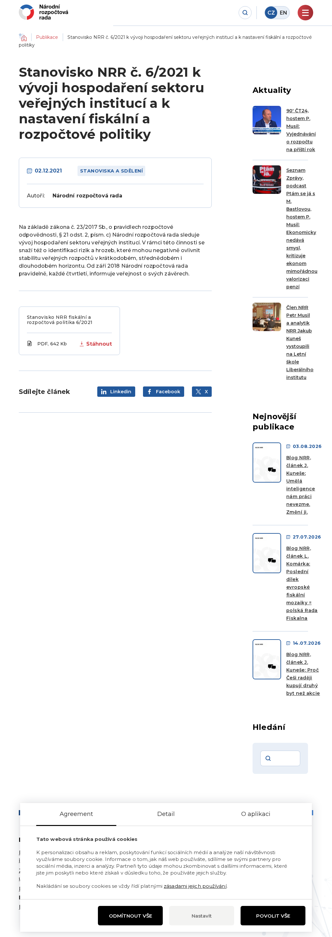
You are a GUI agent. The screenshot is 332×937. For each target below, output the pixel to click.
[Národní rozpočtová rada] (43, 12)
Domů (23, 37)
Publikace (47, 37)
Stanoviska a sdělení (111, 171)
